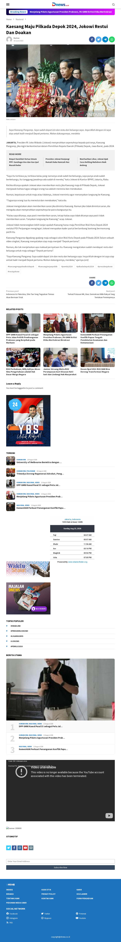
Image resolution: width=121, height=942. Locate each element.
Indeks (9, 889)
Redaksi (10, 894)
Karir (79, 889)
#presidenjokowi (105, 266)
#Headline (16, 626)
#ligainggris (17, 636)
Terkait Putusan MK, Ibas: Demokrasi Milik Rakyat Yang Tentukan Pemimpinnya (91, 294)
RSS (11, 922)
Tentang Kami (12, 898)
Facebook (14, 913)
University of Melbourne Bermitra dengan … (39, 462)
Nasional (30, 482)
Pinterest (82, 913)
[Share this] (92, 39)
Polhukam (31, 471)
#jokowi (15, 641)
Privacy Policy (48, 894)
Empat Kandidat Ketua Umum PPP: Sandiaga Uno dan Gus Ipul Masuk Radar (24, 162)
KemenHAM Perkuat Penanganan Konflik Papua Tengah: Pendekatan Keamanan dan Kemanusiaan (96, 338)
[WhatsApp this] (112, 39)
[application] (60, 790)
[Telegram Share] (105, 39)
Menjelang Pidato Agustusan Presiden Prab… (40, 496)
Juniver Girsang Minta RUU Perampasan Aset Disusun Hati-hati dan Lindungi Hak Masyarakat (59, 372)
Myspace (47, 918)
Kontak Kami (47, 898)
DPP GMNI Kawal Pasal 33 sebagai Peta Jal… (38, 485)
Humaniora (21, 460)
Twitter (47, 913)
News (37, 482)
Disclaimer (82, 894)
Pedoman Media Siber (16, 903)
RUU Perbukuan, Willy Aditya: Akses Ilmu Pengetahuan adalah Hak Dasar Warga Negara (23, 372)
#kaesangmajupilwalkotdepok (21, 266)
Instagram (14, 918)
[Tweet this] (99, 39)
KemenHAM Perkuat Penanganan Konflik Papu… (41, 508)
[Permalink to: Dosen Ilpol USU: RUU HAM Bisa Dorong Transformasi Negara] (98, 357)
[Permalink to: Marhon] (9, 39)
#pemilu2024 (66, 266)
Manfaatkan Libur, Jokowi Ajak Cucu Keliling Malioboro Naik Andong (94, 162)
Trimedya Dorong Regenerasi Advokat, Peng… (40, 473)
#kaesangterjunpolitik (47, 266)
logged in (21, 388)
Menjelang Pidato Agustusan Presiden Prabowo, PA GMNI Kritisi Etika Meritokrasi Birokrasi (49, 12)
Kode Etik (46, 889)
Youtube (82, 918)
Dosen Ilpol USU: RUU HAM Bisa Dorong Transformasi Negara (95, 370)
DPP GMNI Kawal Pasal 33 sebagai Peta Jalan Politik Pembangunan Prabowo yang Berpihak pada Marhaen (22, 338)
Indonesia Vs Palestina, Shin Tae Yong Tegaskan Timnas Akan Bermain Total (30, 294)
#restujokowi (13, 271)
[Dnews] (60, 4)
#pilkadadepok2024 (85, 266)
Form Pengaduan (85, 898)
